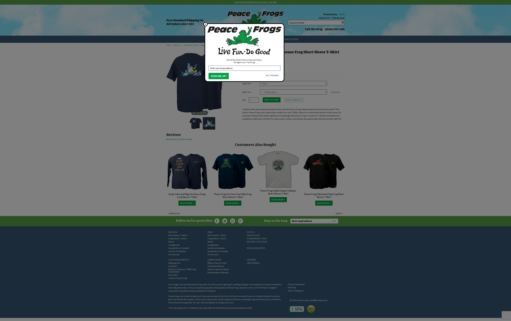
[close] (205, 24)
